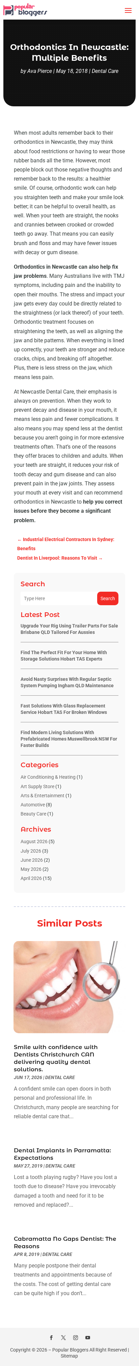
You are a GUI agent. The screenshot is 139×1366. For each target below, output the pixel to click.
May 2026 (31, 869)
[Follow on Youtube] (87, 1337)
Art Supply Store (37, 786)
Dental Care (105, 71)
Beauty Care (33, 813)
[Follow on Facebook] (51, 1337)
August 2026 (34, 841)
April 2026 (31, 878)
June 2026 (32, 860)
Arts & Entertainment (42, 795)
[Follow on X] (63, 1337)
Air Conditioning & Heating (48, 777)
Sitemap (69, 1356)
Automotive (33, 804)
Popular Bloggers (70, 1349)
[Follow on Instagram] (75, 1337)
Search (108, 598)
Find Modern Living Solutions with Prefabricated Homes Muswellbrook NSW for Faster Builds (69, 739)
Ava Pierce (39, 71)
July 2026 (31, 851)
